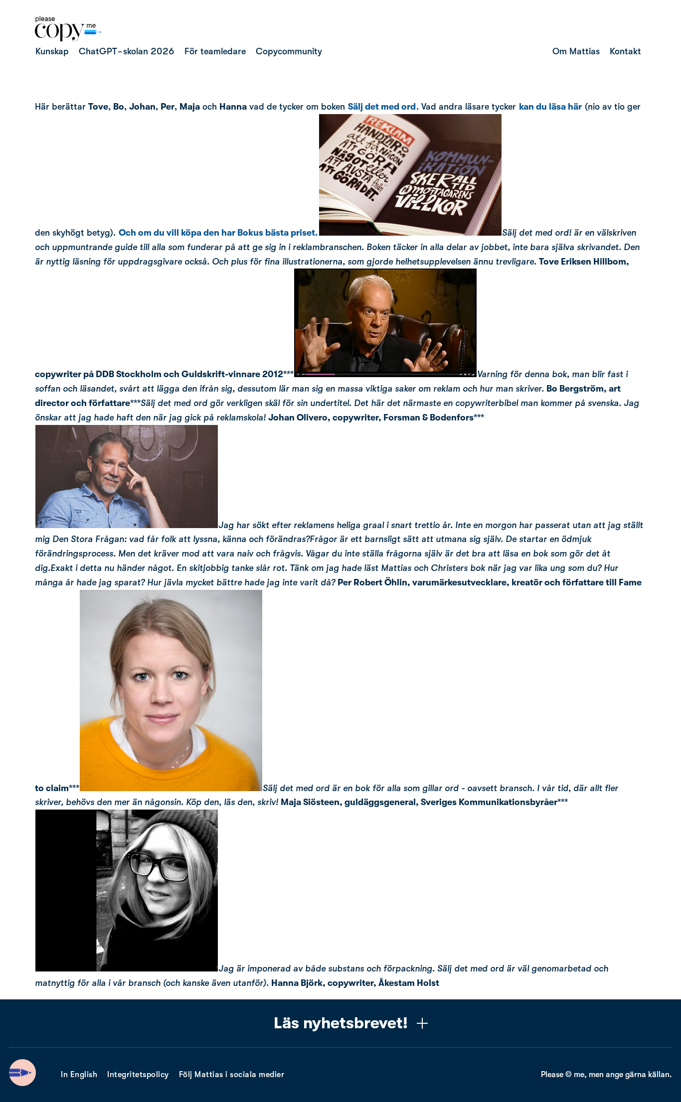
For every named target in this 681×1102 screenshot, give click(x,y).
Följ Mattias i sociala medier (232, 1074)
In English (79, 1074)
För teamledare (215, 51)
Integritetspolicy (138, 1074)
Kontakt (625, 51)
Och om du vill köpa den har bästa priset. (218, 233)
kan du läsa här (550, 107)
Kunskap (52, 51)
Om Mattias (576, 51)
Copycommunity (289, 51)
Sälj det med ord (382, 107)
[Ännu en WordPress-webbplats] (68, 39)
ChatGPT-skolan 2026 (126, 51)
